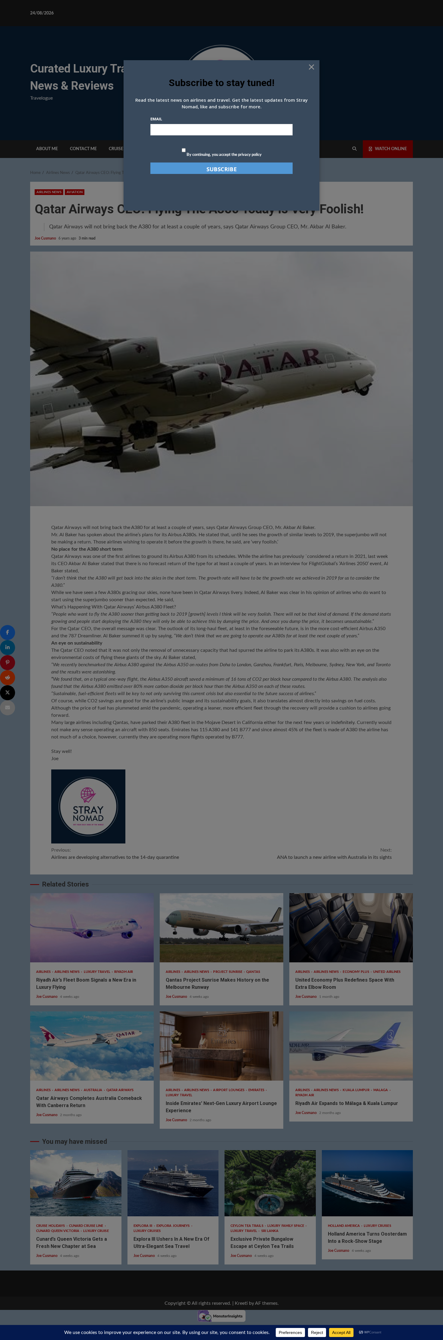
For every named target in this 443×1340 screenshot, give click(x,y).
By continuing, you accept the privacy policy (224, 155)
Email (156, 119)
